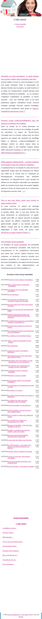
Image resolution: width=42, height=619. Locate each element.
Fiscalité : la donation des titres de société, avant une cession (19, 430)
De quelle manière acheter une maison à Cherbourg (21, 396)
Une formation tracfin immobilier (12, 242)
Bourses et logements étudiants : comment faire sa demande (18, 435)
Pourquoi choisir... (8, 532)
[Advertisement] (21, 50)
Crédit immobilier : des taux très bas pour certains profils (19, 411)
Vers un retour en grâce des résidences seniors (20, 416)
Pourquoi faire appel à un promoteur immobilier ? (19, 381)
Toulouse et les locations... (11, 551)
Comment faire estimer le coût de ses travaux (20, 326)
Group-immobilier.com (13, 614)
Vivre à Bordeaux (13, 294)
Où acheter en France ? (15, 390)
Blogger (21, 617)
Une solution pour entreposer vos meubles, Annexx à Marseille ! (19, 366)
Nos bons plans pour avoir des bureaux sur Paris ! (20, 305)
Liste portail (24, 614)
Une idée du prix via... (10, 560)
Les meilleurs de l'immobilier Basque (19, 336)
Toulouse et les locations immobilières (20, 279)
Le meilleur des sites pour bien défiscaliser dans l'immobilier (17, 401)
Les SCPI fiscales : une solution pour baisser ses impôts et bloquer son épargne (19, 446)
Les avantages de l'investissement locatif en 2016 (21, 386)
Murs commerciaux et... (10, 555)
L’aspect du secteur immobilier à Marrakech (18, 351)
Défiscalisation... (8, 537)
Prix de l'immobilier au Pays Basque (19, 405)
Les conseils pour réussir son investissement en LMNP (17, 421)
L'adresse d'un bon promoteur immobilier (18, 371)
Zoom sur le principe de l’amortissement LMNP (20, 310)
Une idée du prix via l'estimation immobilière (18, 290)
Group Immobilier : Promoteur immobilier (21, 466)
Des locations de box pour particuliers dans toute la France (20, 356)
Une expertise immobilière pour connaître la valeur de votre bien (18, 300)
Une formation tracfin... (10, 546)
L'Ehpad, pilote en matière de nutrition (20, 451)
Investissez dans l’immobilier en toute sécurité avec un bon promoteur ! (20, 361)
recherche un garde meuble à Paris (14, 232)
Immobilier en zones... (10, 528)
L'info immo (20, 26)
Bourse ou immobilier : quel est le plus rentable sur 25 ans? (20, 426)
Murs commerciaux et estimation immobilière (18, 285)
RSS (30, 614)
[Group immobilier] (21, 8)
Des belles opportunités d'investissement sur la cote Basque (21, 331)
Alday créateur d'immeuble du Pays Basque (19, 341)
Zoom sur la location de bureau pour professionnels (19, 462)
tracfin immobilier (20, 245)
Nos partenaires (13, 346)
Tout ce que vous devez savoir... (13, 541)
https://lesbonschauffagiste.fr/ (12, 153)
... (23, 111)
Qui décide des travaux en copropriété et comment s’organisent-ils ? (21, 321)
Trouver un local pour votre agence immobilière (19, 457)
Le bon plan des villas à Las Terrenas (20, 440)
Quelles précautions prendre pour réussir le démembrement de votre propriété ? (19, 316)
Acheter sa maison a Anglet (17, 375)
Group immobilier (20, 24)
